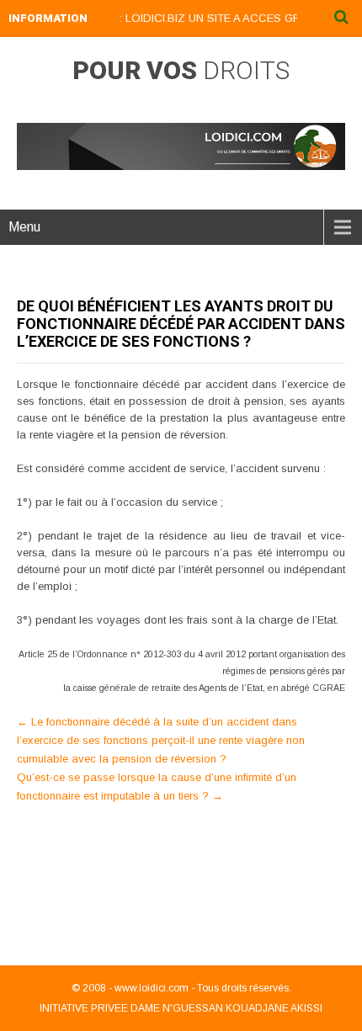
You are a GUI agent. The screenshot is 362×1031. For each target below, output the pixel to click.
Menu (24, 227)
